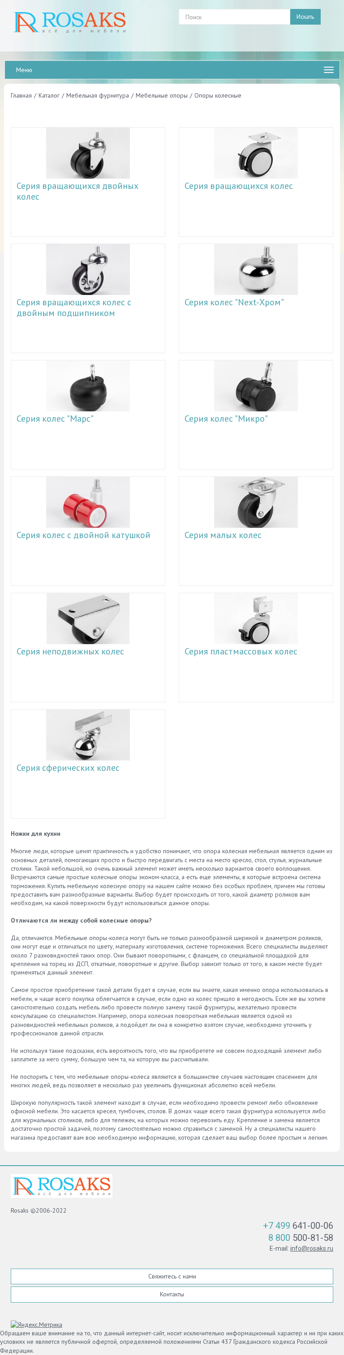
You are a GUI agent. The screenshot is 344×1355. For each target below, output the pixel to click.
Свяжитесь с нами (172, 1276)
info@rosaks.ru (311, 1248)
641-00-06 (298, 1225)
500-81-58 (300, 1237)
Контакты (172, 1294)
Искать (305, 17)
